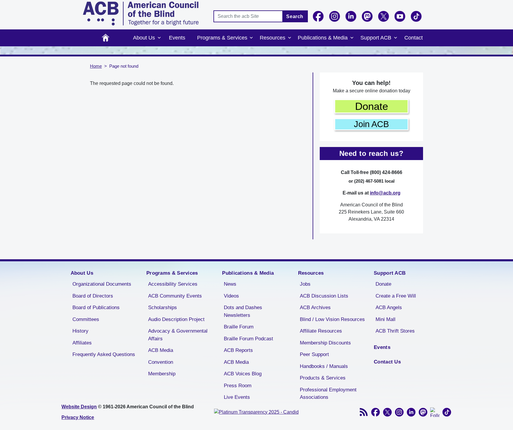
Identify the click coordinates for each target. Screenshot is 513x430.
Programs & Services (222, 38)
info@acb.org (385, 192)
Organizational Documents (101, 284)
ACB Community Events (175, 296)
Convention (160, 362)
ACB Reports (238, 350)
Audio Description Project (176, 319)
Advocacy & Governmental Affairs (178, 335)
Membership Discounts (325, 343)
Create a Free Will (396, 296)
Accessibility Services (172, 284)
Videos (231, 296)
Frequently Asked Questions (103, 354)
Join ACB (371, 124)
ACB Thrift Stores (395, 331)
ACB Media (160, 350)
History (80, 331)
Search (294, 16)
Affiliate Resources (321, 331)
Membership (161, 374)
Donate (371, 106)
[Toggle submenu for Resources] (289, 38)
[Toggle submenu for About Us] (159, 38)
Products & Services (323, 378)
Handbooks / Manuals (324, 366)
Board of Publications (96, 307)
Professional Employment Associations (328, 393)
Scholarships (162, 307)
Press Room (237, 385)
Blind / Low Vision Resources (332, 319)
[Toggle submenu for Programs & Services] (251, 38)
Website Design (79, 406)
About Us (144, 38)
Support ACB (375, 38)
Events (177, 38)
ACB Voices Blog (243, 374)
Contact (413, 38)
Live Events (237, 397)
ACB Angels (389, 307)
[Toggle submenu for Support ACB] (395, 38)
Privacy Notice (77, 417)
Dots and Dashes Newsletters (243, 311)
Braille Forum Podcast (248, 339)
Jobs (305, 284)
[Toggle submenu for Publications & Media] (351, 38)
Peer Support (314, 354)
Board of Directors (92, 296)
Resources (272, 38)
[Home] (141, 13)
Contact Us (387, 362)
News (230, 284)
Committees (85, 319)
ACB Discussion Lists (324, 296)
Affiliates (82, 343)
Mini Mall (385, 319)
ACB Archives (315, 307)
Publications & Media (323, 38)
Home (105, 37)
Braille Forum (239, 327)
